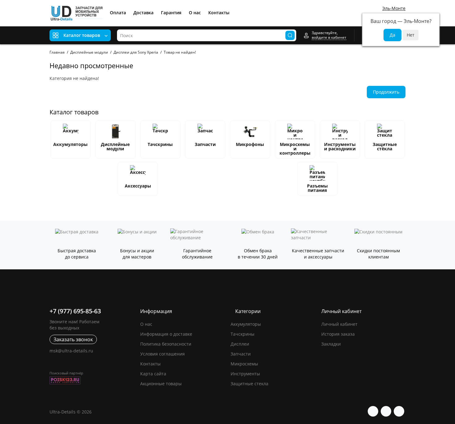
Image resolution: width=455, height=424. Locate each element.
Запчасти (205, 144)
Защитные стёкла (385, 146)
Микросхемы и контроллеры (295, 148)
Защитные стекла (249, 383)
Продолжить (386, 92)
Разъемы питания (317, 188)
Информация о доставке (166, 334)
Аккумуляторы (70, 144)
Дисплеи (240, 344)
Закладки (331, 344)
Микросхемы (244, 364)
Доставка (143, 12)
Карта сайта (153, 374)
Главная (57, 52)
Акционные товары (161, 383)
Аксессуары (138, 186)
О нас (195, 12)
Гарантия (171, 12)
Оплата (118, 12)
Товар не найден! (180, 52)
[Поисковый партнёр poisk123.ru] (92, 380)
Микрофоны (250, 144)
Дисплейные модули (89, 52)
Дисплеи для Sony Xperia (136, 52)
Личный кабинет (339, 324)
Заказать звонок (73, 339)
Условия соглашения (162, 354)
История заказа (338, 334)
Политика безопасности (165, 344)
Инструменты (245, 374)
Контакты (218, 12)
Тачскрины (160, 144)
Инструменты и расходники (340, 146)
